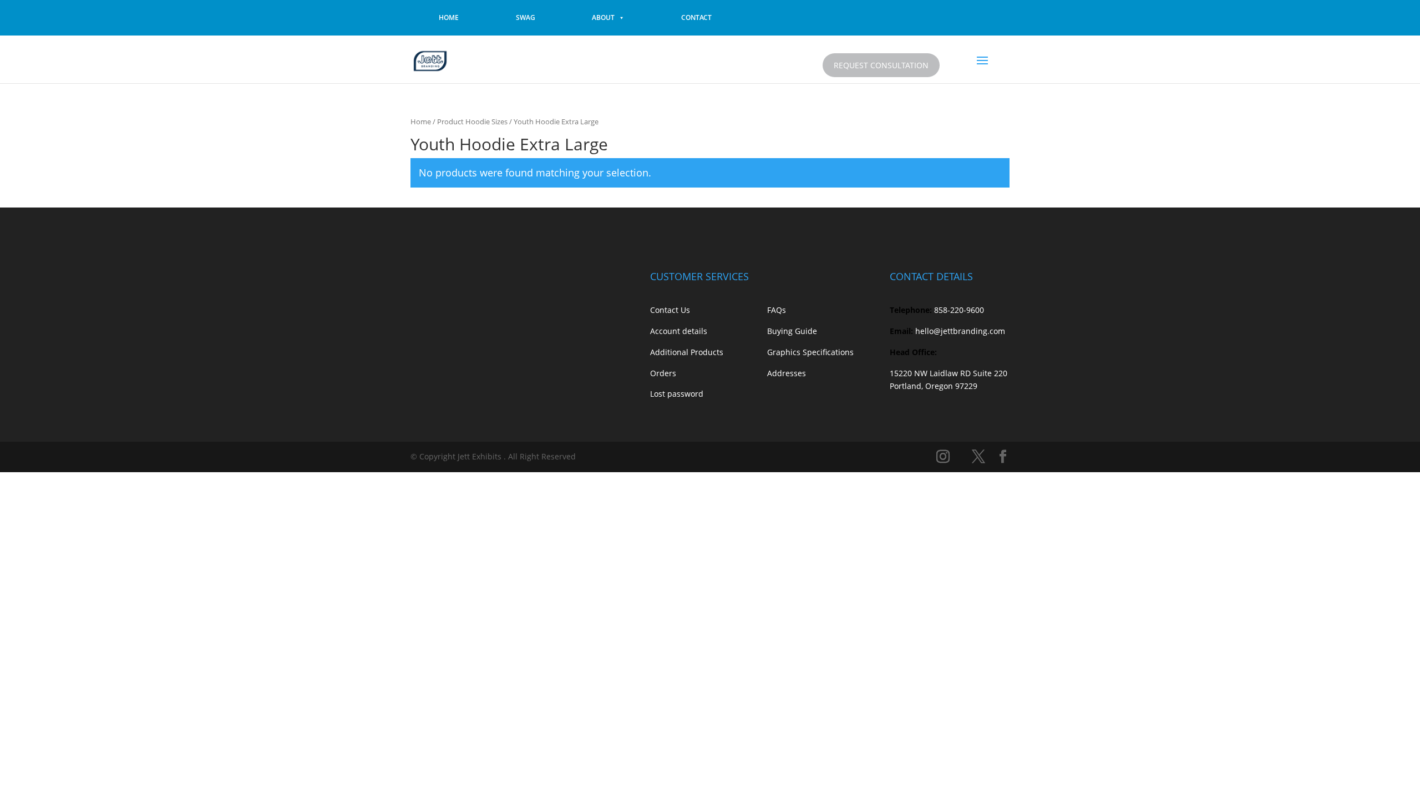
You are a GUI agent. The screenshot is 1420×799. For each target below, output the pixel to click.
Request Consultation (881, 65)
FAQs (776, 310)
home (449, 17)
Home (420, 122)
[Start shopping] (955, 63)
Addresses (786, 373)
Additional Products (686, 352)
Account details (678, 331)
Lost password (676, 393)
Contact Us (670, 310)
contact (696, 17)
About (603, 17)
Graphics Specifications (810, 352)
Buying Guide (792, 331)
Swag (525, 17)
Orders (663, 373)
